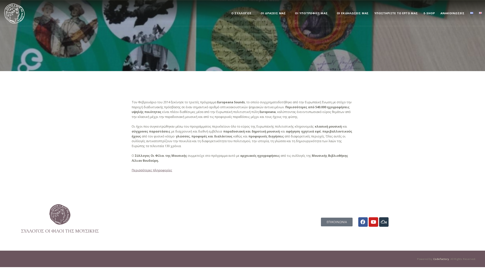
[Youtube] (373, 222)
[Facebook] (363, 222)
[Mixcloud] (384, 222)
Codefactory (441, 259)
